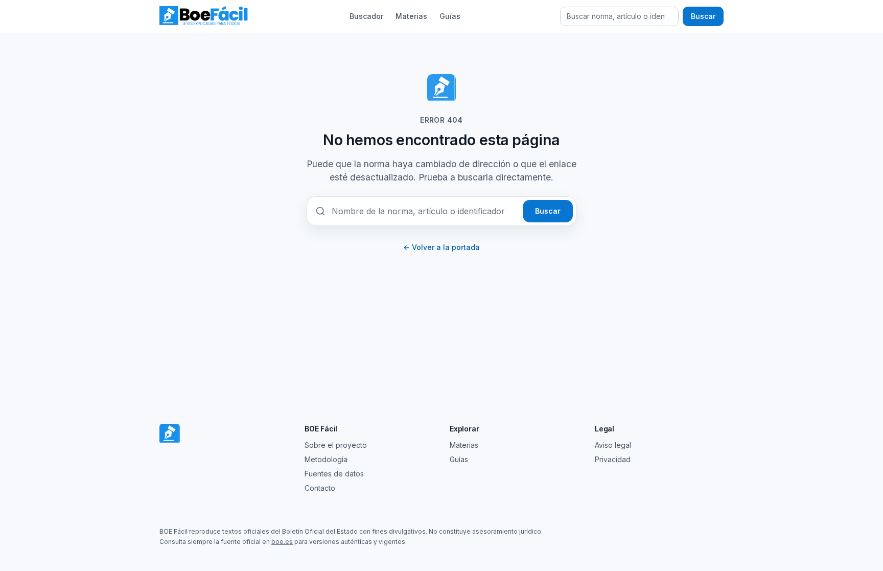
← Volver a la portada (441, 247)
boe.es (282, 541)
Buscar (703, 16)
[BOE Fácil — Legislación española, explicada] (204, 16)
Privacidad (613, 459)
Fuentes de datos (334, 473)
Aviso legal (613, 445)
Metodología (326, 459)
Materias (411, 16)
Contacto (320, 488)
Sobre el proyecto (336, 445)
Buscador (366, 16)
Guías (449, 16)
